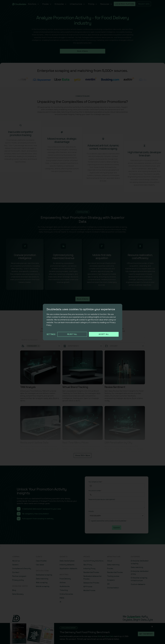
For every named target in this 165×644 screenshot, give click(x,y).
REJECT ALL (72, 334)
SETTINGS (51, 334)
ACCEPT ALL (104, 334)
